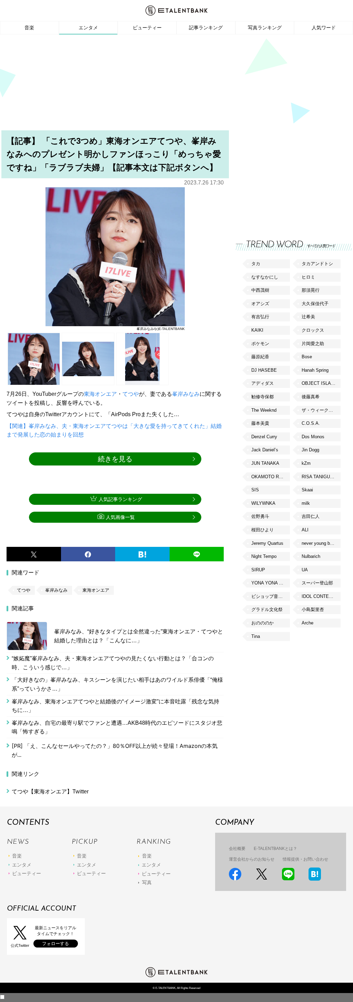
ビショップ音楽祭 (269, 596)
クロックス (313, 330)
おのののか (262, 622)
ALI (305, 529)
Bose (307, 356)
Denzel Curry (264, 436)
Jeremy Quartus (267, 543)
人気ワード (324, 27)
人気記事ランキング (120, 499)
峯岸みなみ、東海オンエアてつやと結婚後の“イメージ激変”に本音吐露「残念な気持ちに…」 (115, 706)
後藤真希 (311, 396)
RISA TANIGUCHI (319, 476)
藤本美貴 (260, 423)
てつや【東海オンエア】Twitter (50, 791)
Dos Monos (313, 436)
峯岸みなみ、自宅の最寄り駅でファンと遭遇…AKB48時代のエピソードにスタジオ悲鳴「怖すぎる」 (117, 727)
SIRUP (258, 569)
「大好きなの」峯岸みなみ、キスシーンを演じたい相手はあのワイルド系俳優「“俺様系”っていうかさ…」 (117, 684)
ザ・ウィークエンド (321, 410)
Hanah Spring (315, 370)
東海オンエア (100, 394)
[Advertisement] (176, 84)
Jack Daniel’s (264, 449)
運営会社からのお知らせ (251, 859)
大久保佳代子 (315, 303)
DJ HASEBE (264, 370)
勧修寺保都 (262, 396)
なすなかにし (264, 277)
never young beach (321, 543)
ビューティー (147, 27)
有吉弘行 (260, 316)
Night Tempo (263, 556)
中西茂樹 (260, 290)
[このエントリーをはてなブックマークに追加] (142, 554)
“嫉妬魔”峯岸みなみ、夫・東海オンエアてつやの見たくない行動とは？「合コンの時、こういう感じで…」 (113, 662)
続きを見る (115, 459)
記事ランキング (206, 27)
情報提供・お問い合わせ (305, 859)
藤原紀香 (260, 356)
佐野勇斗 (260, 516)
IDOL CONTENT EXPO (321, 596)
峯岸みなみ (186, 394)
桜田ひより (262, 529)
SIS (255, 489)
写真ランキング (265, 27)
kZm (306, 463)
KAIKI (257, 330)
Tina (255, 636)
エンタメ (88, 27)
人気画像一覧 (120, 517)
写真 (147, 882)
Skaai (307, 489)
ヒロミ (308, 277)
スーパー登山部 (317, 582)
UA (305, 569)
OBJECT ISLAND (319, 383)
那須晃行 (311, 290)
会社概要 (237, 848)
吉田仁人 (311, 516)
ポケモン (260, 343)
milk (306, 503)
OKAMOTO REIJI (269, 476)
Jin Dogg (310, 449)
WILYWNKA (263, 503)
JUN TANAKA (265, 463)
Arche (307, 622)
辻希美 (308, 316)
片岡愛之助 (313, 343)
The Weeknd (263, 410)
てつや (130, 394)
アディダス (262, 383)
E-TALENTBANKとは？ (275, 848)
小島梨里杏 (313, 609)
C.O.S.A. (311, 423)
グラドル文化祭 (267, 609)
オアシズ (260, 303)
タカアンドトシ (317, 263)
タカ (255, 263)
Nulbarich (311, 556)
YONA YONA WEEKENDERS (270, 582)
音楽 (29, 27)
